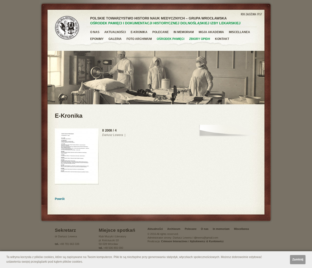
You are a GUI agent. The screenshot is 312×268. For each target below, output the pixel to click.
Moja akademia (211, 32)
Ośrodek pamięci (170, 39)
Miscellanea (239, 32)
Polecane (160, 32)
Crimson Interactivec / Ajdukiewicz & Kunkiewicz (192, 241)
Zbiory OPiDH (199, 39)
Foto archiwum (139, 39)
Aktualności (115, 32)
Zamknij (297, 259)
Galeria (115, 39)
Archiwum (173, 228)
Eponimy (97, 39)
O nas (94, 32)
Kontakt (222, 39)
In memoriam (184, 32)
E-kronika (139, 32)
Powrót (60, 199)
